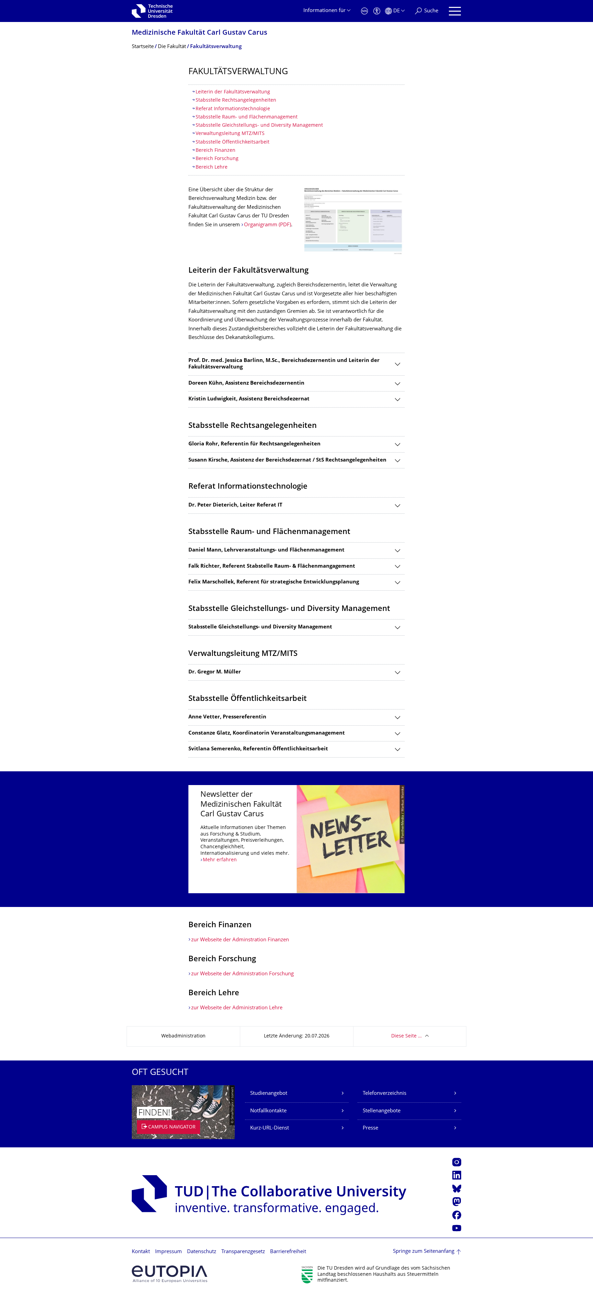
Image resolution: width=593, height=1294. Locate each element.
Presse (370, 1128)
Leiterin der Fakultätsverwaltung (233, 92)
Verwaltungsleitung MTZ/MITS (231, 134)
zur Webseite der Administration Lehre (236, 1008)
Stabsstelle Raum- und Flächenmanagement (247, 117)
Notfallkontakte (268, 1111)
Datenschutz (201, 1252)
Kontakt (141, 1252)
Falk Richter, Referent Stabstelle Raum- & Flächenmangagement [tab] (271, 566)
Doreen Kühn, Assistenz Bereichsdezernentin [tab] (246, 383)
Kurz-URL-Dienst (269, 1128)
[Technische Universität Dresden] (152, 11)
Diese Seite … (406, 1036)
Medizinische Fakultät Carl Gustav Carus (199, 33)
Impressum (168, 1252)
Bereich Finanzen (215, 150)
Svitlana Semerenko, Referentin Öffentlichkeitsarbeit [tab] (258, 749)
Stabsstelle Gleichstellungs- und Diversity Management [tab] (260, 627)
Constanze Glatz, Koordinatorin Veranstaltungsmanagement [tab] (266, 733)
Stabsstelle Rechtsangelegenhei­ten (236, 100)
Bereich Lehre (212, 167)
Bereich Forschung (217, 159)
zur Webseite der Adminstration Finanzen (240, 940)
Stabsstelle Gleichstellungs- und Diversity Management (259, 125)
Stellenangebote (381, 1111)
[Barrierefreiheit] (377, 11)
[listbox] (296, 839)
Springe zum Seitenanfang (423, 1251)
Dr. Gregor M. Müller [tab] (214, 672)
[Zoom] (353, 221)
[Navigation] (455, 11)
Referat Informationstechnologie (233, 109)
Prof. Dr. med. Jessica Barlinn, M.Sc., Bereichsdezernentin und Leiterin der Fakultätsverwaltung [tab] (284, 364)
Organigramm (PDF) (267, 225)
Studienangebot (268, 1093)
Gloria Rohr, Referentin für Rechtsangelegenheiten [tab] (254, 444)
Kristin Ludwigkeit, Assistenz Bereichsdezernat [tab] (249, 399)
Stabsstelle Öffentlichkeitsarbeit (232, 142)
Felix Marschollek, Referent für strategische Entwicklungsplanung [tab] (273, 582)
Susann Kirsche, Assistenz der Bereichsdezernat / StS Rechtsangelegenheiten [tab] (287, 460)
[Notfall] (364, 11)
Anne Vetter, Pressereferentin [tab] (227, 717)
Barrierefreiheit (288, 1252)
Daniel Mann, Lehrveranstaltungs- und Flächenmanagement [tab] (266, 550)
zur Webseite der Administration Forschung (242, 974)
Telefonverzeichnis (384, 1093)
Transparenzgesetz (243, 1252)
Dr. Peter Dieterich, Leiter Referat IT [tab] (235, 505)
